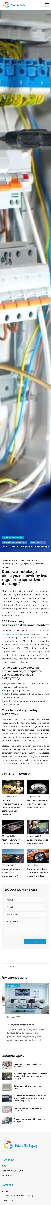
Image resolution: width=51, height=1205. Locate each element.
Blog (4, 1166)
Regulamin (7, 1175)
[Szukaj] (5, 966)
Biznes (5, 1191)
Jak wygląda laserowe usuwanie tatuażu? (29, 1109)
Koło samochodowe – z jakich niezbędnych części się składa (38, 872)
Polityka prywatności (12, 1171)
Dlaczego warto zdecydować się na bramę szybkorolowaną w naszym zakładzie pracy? (30, 1098)
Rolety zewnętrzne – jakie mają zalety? (28, 1087)
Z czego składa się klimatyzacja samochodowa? (11, 872)
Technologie (37, 542)
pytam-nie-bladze (14, 538)
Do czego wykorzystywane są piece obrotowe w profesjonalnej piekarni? (12, 807)
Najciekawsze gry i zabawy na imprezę (27, 1065)
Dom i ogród (7, 1200)
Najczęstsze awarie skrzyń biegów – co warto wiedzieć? (37, 804)
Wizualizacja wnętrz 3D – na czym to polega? (31, 1120)
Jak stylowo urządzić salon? (18, 1024)
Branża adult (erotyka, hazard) (17, 1196)
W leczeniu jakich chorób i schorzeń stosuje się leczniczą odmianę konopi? (30, 1076)
